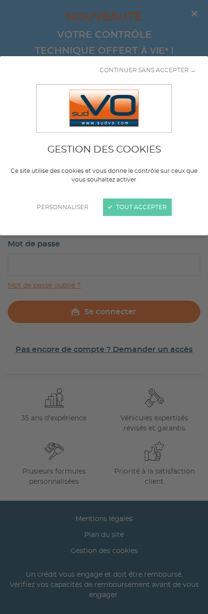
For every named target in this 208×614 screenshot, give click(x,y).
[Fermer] (104, 307)
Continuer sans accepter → (148, 70)
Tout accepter (141, 207)
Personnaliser (63, 207)
